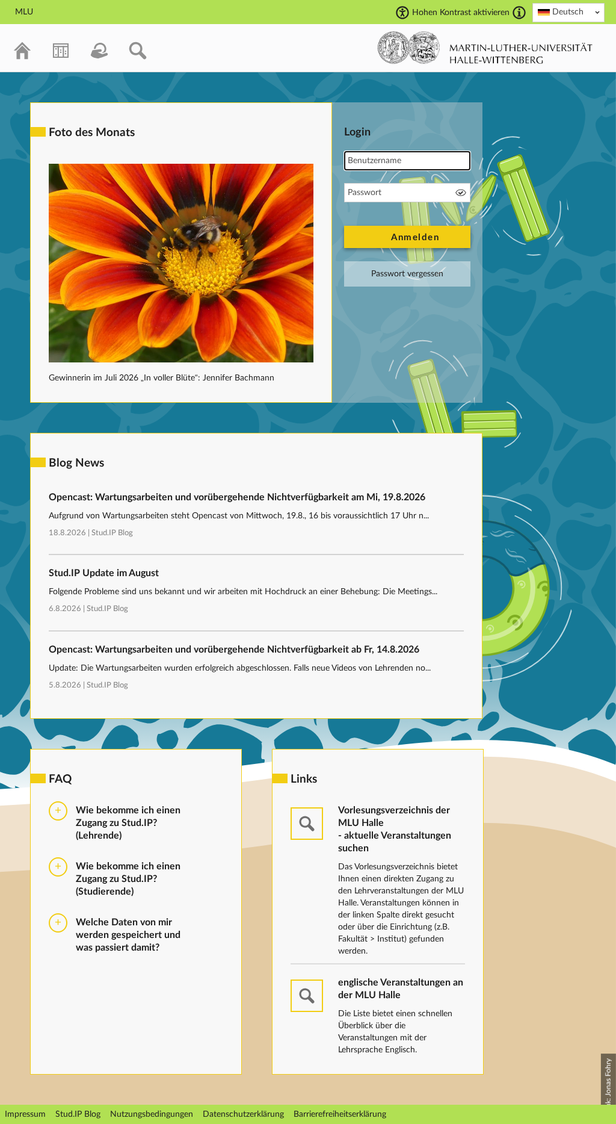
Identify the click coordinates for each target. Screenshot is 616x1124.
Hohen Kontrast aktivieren (461, 12)
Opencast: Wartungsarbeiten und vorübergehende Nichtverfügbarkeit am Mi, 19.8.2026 (237, 497)
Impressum (25, 1114)
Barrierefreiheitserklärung (340, 1114)
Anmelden (415, 237)
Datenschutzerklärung (243, 1114)
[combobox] (568, 12)
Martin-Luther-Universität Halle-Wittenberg (485, 47)
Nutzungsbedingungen (151, 1114)
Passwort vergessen (407, 274)
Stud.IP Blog (112, 533)
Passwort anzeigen (461, 193)
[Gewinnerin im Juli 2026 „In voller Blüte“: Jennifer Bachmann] (181, 360)
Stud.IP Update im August (104, 573)
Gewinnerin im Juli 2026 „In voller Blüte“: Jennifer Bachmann (161, 378)
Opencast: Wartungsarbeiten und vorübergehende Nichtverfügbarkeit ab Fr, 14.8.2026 (234, 649)
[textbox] (568, 12)
